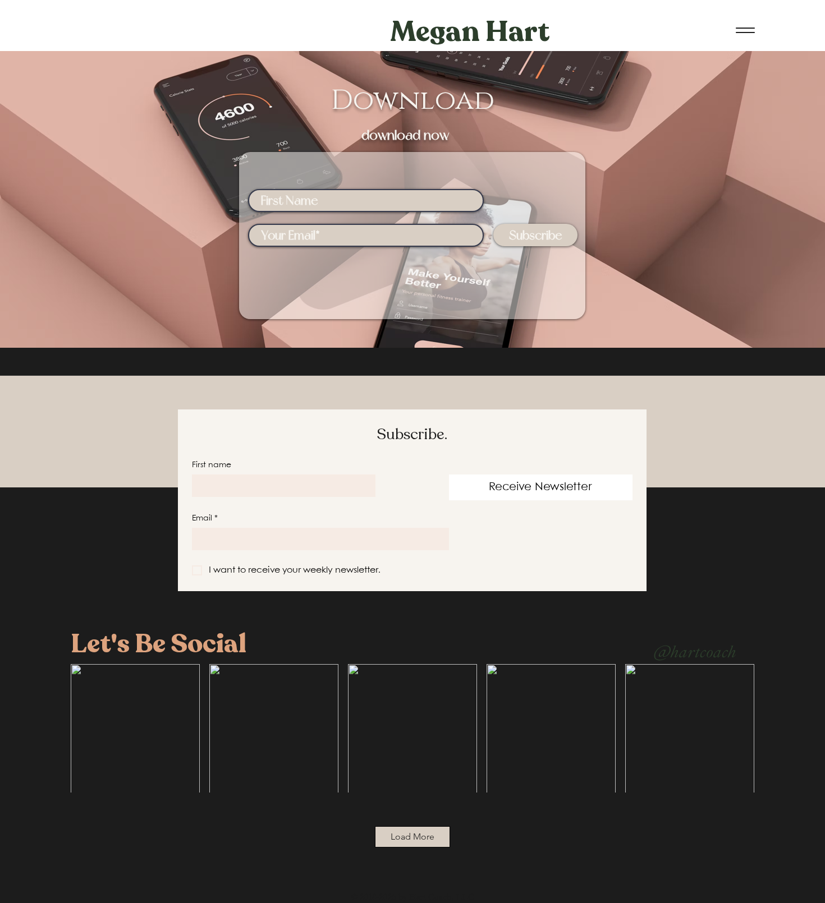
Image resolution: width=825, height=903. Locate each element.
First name (211, 465)
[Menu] (745, 30)
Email (205, 518)
